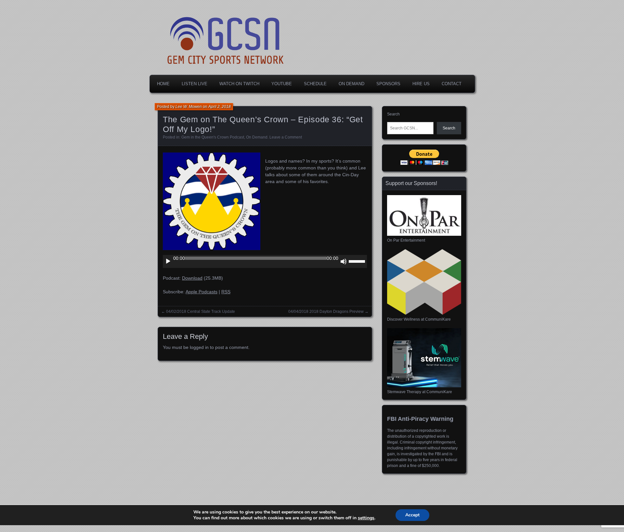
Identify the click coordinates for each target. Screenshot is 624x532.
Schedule (315, 83)
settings (366, 518)
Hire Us (421, 83)
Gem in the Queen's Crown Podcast (212, 137)
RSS (225, 291)
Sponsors (388, 83)
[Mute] (343, 261)
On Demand (351, 83)
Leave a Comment (285, 137)
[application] (265, 261)
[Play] (168, 261)
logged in (199, 347)
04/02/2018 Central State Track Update (200, 311)
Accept (412, 515)
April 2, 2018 (219, 106)
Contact (452, 83)
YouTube (281, 83)
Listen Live (194, 83)
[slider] (358, 261)
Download (192, 278)
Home (163, 83)
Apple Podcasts (201, 291)
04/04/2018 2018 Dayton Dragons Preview (326, 311)
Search (393, 114)
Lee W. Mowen (189, 106)
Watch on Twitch (239, 83)
